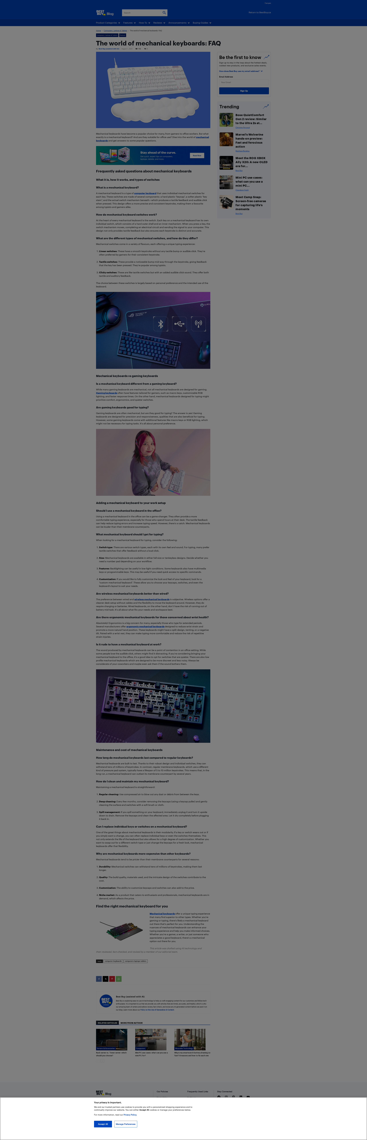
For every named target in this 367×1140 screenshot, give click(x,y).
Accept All (103, 1124)
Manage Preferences (126, 1124)
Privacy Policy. (130, 1114)
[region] (183, 1118)
